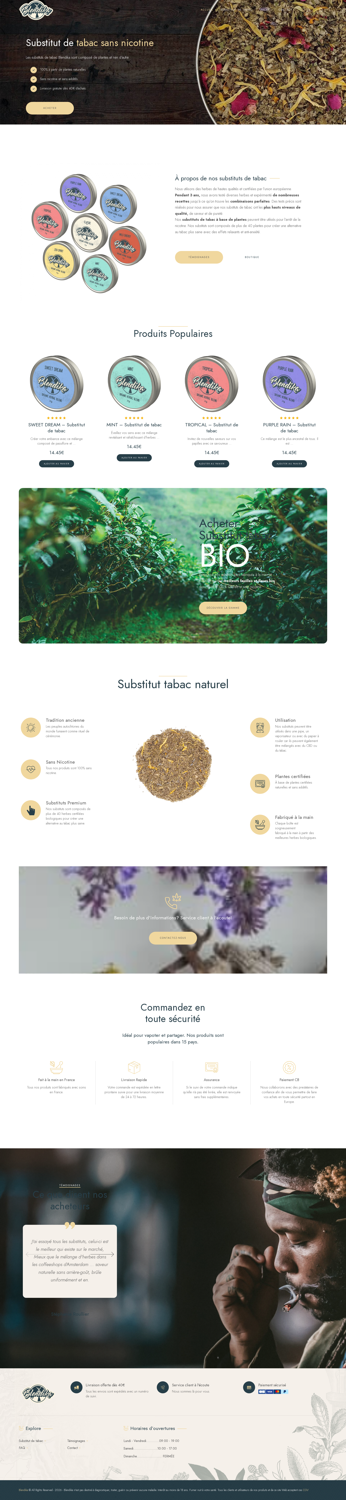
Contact (72, 1448)
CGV (306, 1490)
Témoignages (76, 1441)
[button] (38, 1254)
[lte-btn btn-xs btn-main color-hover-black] (56, 463)
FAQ (22, 1448)
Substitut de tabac (31, 1441)
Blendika (23, 1490)
